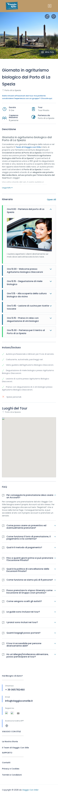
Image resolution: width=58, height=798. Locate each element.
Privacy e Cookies (10, 768)
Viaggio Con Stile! (30, 790)
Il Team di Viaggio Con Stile (15, 747)
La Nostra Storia (10, 741)
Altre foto (49, 52)
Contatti (6, 762)
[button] (29, 444)
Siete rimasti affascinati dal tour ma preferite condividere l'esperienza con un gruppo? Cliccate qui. (27, 97)
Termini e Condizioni (12, 774)
